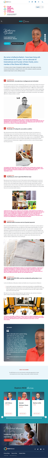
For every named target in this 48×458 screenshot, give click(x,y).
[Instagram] (38, 1)
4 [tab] (7, 416)
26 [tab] (34, 416)
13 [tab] (18, 416)
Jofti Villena (8, 403)
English (37, 7)
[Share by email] (45, 41)
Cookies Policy (22, 453)
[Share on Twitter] (45, 37)
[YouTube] (35, 1)
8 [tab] (12, 416)
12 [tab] (17, 416)
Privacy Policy (7, 453)
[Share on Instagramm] (45, 39)
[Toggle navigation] (42, 2)
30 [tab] (39, 416)
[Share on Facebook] (45, 35)
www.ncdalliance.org (13, 455)
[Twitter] (32, 1)
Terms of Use (14, 453)
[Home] (10, 11)
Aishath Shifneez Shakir (23, 404)
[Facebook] (29, 1)
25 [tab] (33, 416)
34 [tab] (44, 416)
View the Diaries (8, 440)
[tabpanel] (10, 404)
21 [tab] (28, 416)
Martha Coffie (37, 403)
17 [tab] (23, 416)
